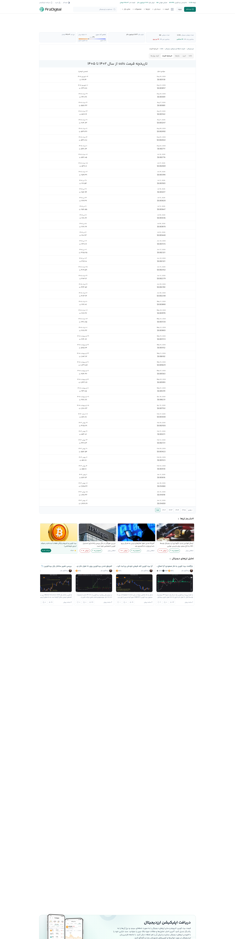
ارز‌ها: (194, 2)
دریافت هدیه (46, 550)
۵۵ (160, 35)
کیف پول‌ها (155, 56)
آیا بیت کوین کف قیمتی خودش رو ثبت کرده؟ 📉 (134, 566)
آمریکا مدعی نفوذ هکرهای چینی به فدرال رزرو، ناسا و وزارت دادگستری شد (137, 545)
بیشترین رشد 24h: (189, 39)
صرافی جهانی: (162, 2)
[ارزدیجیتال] (50, 9)
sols (190, 56)
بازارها (177, 56)
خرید (184, 56)
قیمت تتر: (132, 2)
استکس (179, 39)
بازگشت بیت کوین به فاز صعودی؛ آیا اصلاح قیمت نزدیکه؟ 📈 (174, 566)
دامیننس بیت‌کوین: (180, 2)
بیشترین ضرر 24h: (164, 39)
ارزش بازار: (151, 2)
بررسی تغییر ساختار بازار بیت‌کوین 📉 (56, 566)
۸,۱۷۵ (179, 35)
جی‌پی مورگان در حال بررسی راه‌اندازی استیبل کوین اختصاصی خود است (99, 545)
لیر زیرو (155, 39)
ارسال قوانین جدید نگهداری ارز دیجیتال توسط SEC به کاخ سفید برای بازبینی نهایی (176, 545)
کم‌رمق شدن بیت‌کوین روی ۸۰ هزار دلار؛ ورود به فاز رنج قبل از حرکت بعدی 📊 (94, 566)
